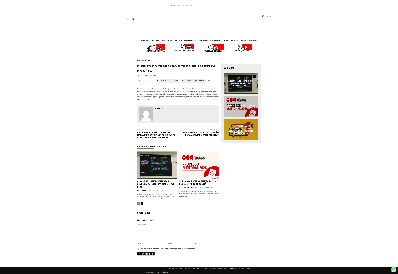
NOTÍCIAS (146, 60)
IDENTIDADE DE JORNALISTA (200, 268)
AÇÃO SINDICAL (141, 190)
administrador (161, 108)
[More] (209, 81)
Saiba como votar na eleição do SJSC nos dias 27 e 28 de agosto (198, 183)
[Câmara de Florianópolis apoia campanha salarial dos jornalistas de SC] (157, 165)
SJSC (149, 190)
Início (139, 60)
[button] (131, 19)
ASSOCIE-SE (187, 268)
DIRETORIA (171, 268)
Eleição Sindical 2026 (186, 187)
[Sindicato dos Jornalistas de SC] (199, 20)
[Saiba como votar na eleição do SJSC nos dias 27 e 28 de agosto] (199, 165)
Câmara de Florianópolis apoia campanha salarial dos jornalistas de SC (155, 184)
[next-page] (142, 203)
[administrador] (146, 114)
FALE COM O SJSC (235, 268)
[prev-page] (138, 203)
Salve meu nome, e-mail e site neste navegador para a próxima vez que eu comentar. (167, 249)
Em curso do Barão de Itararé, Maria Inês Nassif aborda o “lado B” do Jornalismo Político (156, 135)
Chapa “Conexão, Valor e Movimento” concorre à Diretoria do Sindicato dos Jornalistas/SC (241, 129)
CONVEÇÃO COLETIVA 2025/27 (219, 268)
